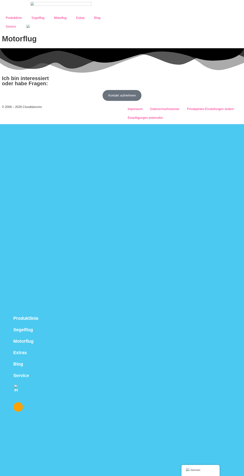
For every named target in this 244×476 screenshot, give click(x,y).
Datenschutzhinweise (164, 109)
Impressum (135, 109)
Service (11, 26)
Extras (80, 17)
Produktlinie (14, 17)
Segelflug (37, 17)
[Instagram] (18, 407)
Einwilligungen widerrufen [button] (145, 117)
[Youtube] (40, 407)
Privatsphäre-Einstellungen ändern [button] (210, 109)
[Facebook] (29, 407)
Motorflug (60, 17)
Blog (97, 17)
